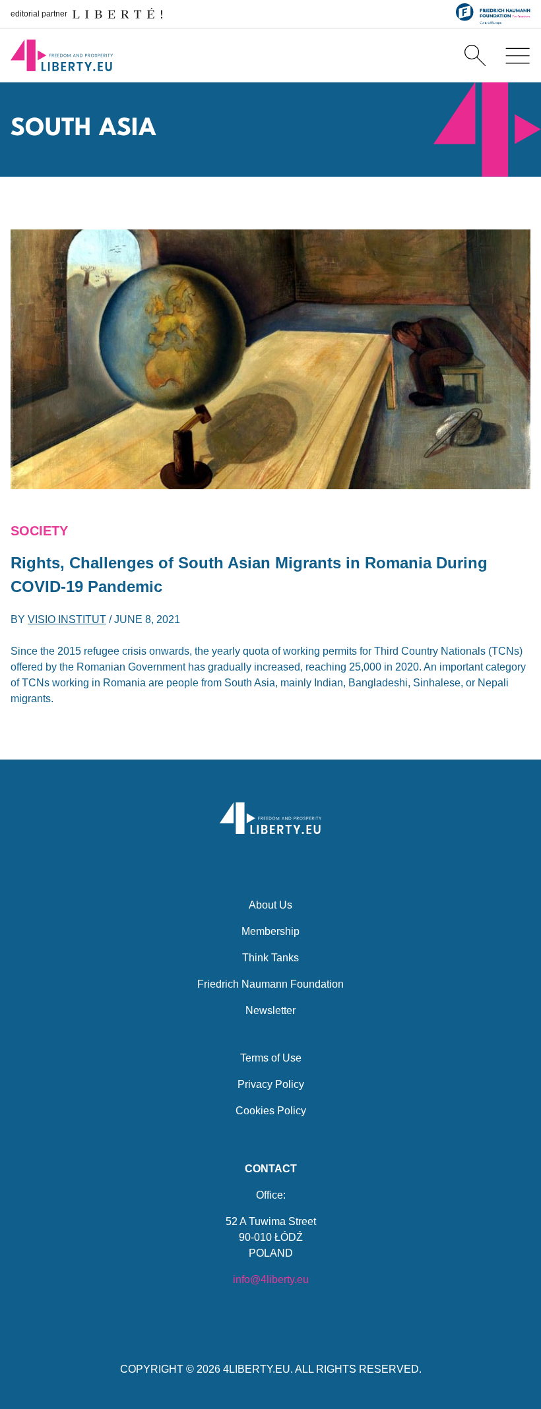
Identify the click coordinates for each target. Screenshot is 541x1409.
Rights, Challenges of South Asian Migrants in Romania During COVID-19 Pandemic (249, 574)
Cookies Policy (271, 1110)
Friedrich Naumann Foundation (270, 984)
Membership (270, 931)
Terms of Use (271, 1058)
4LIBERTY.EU (256, 1369)
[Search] (475, 55)
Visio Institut (67, 619)
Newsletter (270, 1010)
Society (39, 531)
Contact (271, 1168)
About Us (270, 905)
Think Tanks (270, 957)
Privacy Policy (271, 1084)
